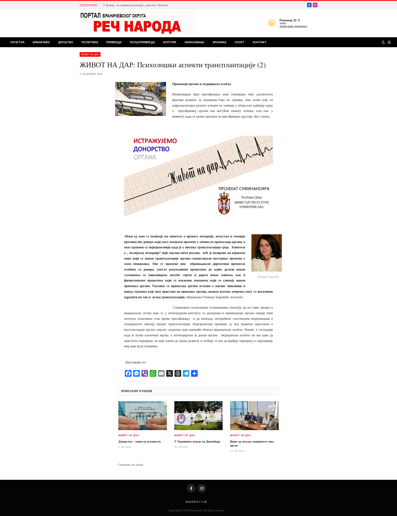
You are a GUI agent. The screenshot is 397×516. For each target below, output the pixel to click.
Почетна (17, 42)
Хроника (219, 42)
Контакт (260, 42)
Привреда (114, 42)
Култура (169, 42)
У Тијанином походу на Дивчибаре (197, 441)
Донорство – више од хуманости (139, 441)
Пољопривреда (142, 42)
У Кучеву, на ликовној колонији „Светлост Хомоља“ (136, 5)
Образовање (194, 42)
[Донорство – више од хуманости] (142, 415)
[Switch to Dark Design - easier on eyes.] (383, 42)
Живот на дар (90, 54)
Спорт (239, 42)
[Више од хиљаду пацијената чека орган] (254, 415)
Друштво (65, 42)
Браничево (41, 42)
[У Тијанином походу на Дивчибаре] (198, 415)
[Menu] (389, 42)
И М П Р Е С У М (196, 502)
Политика (89, 42)
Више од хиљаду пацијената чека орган (252, 443)
